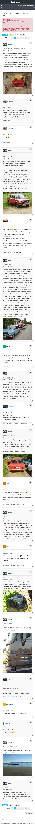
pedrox (9, 680)
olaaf (7, 483)
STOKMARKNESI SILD (10, 746)
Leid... (4, 577)
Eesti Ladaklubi (17, 2)
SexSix (10, 44)
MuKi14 (7, 723)
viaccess (10, 101)
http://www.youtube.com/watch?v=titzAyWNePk (13, 696)
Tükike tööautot (7, 623)
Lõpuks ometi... (7, 264)
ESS (4, 516)
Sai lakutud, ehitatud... (9, 435)
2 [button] (17, 38)
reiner (11, 406)
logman (11, 221)
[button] (12, 38)
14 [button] (26, 38)
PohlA (8, 346)
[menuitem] (30, 5)
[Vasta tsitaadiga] (30, 43)
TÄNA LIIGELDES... (9, 378)
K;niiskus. (6, 787)
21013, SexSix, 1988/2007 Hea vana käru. (16, 14)
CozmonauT (9, 704)
